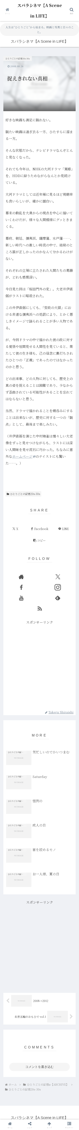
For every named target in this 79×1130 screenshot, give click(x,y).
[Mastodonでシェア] (30, 1088)
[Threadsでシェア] (30, 1099)
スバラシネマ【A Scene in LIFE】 (39, 10)
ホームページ (22, 456)
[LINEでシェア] (13, 1111)
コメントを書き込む (39, 1067)
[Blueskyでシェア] (48, 1088)
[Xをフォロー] (58, 577)
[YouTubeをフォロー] (21, 598)
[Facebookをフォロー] (21, 587)
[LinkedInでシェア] (48, 1111)
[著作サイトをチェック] (21, 577)
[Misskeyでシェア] (65, 1088)
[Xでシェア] (13, 1088)
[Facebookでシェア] (13, 1099)
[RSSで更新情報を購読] (40, 608)
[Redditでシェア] (48, 1099)
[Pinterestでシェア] (30, 1111)
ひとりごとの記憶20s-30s (25, 494)
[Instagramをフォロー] (58, 587)
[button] (39, 540)
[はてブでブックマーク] (65, 1099)
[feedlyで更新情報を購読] (58, 598)
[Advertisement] (39, 665)
